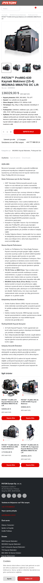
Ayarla (9, 579)
